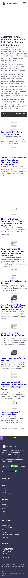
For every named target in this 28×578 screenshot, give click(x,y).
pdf (9, 113)
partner (24, 113)
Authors (4, 488)
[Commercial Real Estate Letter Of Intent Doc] (14, 125)
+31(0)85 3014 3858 (7, 550)
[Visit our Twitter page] (4, 466)
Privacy (4, 530)
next (14, 437)
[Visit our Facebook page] (8, 466)
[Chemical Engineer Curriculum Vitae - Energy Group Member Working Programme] (14, 212)
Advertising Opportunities (9, 493)
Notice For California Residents (10, 534)
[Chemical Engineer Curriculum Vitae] (14, 406)
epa (18, 116)
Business (4, 509)
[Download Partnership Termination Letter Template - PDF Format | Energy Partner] (14, 376)
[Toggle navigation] (24, 3)
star (20, 113)
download (4, 113)
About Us (4, 485)
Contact (4, 490)
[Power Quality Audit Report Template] (14, 352)
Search (22, 428)
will (17, 113)
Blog (3, 511)
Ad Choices (5, 532)
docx (13, 113)
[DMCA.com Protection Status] (18, 466)
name (10, 116)
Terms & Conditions (7, 527)
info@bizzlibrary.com (7, 548)
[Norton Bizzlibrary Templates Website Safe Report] (9, 471)
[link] (4, 466)
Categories (5, 506)
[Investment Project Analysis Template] (14, 274)
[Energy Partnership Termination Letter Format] (14, 326)
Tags (6, 47)
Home (2, 47)
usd (14, 116)
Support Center (6, 525)
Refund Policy (6, 537)
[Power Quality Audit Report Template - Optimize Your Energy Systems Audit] (14, 298)
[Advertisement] (14, 20)
